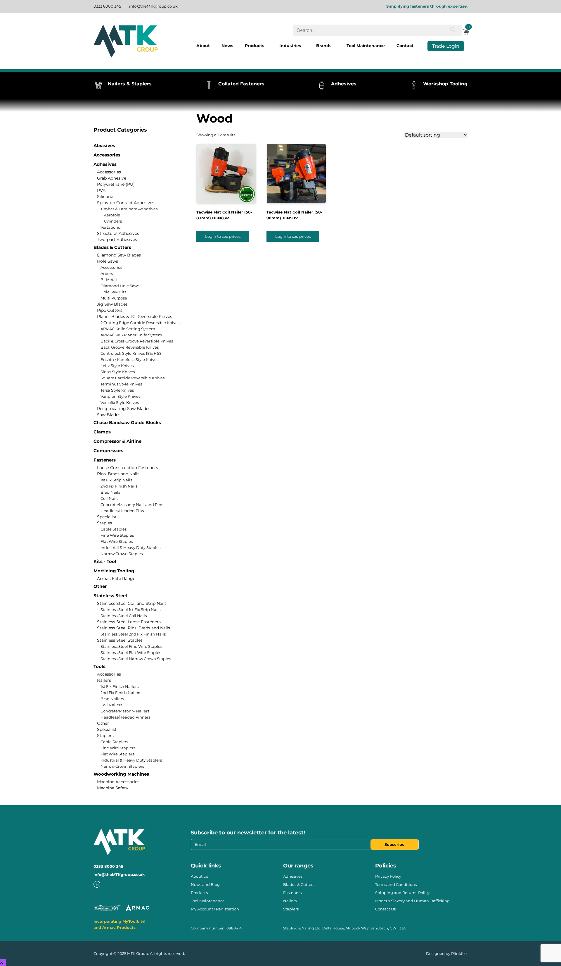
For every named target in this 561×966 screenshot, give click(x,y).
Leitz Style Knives (117, 365)
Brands (323, 45)
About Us (199, 876)
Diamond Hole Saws (120, 285)
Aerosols (112, 215)
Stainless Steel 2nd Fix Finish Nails (133, 634)
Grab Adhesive (111, 178)
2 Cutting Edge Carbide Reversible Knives (140, 322)
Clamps (102, 432)
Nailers (104, 680)
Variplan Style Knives (120, 396)
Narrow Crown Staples (122, 553)
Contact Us (385, 909)
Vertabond (111, 227)
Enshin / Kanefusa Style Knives (129, 359)
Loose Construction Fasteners (127, 467)
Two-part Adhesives (117, 239)
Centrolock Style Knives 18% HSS (131, 353)
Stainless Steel (110, 595)
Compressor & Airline (117, 441)
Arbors (107, 273)
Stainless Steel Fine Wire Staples (131, 646)
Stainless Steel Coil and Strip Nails (132, 603)
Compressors (108, 450)
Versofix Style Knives (120, 402)
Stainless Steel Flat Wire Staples (131, 652)
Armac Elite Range (116, 578)
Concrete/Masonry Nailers (125, 711)
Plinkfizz (459, 953)
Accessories (107, 155)
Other (100, 586)
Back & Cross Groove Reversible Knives (137, 341)
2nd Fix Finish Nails (119, 486)
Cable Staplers (114, 741)
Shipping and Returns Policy (402, 892)
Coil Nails (109, 498)
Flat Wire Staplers (117, 754)
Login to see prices (222, 236)
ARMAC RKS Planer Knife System (131, 335)
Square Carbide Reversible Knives (133, 378)
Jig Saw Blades (112, 304)
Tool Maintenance (366, 45)
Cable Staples (114, 529)
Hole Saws (107, 261)
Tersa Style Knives (117, 390)
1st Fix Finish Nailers (119, 686)
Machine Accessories (118, 781)
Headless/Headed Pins (122, 510)
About (203, 45)
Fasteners (105, 460)
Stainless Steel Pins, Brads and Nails (133, 628)
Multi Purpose (114, 298)
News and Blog (205, 884)
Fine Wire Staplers (118, 747)
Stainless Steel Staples (120, 640)
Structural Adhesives (118, 233)
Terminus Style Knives (121, 384)
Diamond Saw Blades (119, 255)
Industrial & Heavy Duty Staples (130, 547)
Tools (99, 666)
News (227, 45)
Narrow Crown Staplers (122, 766)
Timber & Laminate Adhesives (129, 208)
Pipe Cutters (109, 310)
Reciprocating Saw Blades (123, 408)
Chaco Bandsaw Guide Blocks (127, 422)
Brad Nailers (112, 698)
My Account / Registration (215, 909)
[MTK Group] (126, 41)
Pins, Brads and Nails (118, 473)
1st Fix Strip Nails (116, 480)
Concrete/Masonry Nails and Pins (132, 504)
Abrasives (104, 145)
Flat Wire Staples (117, 541)
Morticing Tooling (114, 571)
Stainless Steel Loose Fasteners (129, 621)
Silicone (105, 196)
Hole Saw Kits (113, 292)
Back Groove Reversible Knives (130, 347)
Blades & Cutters (112, 247)
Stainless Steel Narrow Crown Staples (136, 658)
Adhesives (105, 164)
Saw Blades (108, 414)
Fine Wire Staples (117, 535)
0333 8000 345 (107, 6)
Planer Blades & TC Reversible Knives (134, 316)
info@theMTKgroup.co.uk (153, 6)
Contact (404, 45)
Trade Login (445, 46)
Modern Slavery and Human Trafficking (412, 900)
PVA (101, 190)
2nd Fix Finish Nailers (121, 692)
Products (254, 45)
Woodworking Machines (121, 774)
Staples (104, 523)
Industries (290, 45)
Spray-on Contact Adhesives (125, 202)
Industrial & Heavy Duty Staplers (131, 760)
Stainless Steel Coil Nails (124, 615)
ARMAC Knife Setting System (128, 328)
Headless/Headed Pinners (125, 717)
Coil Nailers (111, 704)
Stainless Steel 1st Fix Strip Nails (130, 609)
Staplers (105, 735)
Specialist (107, 516)
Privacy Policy (388, 876)
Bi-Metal (109, 279)
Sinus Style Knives (118, 371)
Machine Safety (112, 788)
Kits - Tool (105, 561)
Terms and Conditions (396, 884)
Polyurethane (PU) (116, 184)
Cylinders (113, 221)
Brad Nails (110, 492)
